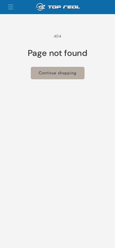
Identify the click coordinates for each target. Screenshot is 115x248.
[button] (11, 7)
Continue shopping (57, 73)
